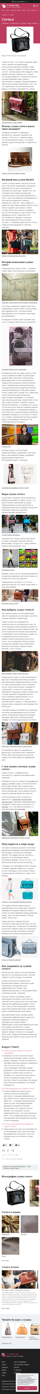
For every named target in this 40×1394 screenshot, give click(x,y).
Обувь (19, 10)
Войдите (6, 1166)
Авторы (33, 10)
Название (5, 23)
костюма (31, 781)
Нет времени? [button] (21, 55)
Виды (29, 23)
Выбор (34, 23)
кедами (5, 807)
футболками (27, 799)
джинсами (16, 799)
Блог (3, 10)
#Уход (8, 1159)
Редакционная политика (9, 1381)
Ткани (7, 10)
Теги (28, 10)
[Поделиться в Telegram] (12, 1150)
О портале (17, 1370)
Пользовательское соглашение (12, 1389)
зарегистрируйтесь (19, 1166)
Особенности (14, 23)
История (23, 23)
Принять (27, 1388)
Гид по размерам (20, 1362)
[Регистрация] (37, 6)
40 (18, 1145)
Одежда (13, 10)
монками (21, 809)
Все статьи (5, 1308)
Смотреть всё (6, 1343)
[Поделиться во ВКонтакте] (3, 1150)
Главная (4, 15)
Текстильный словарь (21, 1364)
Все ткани (5, 1260)
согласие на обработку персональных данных (25, 1381)
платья (4, 784)
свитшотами (7, 802)
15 (6, 1145)
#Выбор (20, 1159)
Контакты (17, 1373)
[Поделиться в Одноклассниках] (8, 1150)
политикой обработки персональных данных (26, 1378)
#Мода (13, 1159)
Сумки (24, 10)
